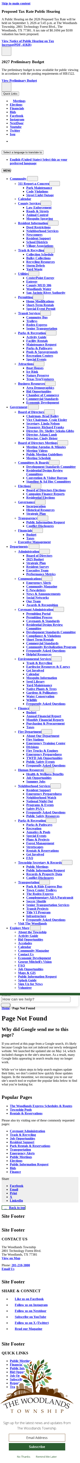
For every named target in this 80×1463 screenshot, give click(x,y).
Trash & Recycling (31, 250)
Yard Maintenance (39, 685)
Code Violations (37, 191)
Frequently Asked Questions (45, 650)
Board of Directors (31, 412)
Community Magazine (41, 586)
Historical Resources (40, 510)
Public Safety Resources (42, 816)
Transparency (28, 518)
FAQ (29, 858)
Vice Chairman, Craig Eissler (46, 420)
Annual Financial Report (43, 716)
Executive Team (37, 570)
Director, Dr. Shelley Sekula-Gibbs (50, 431)
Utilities (23, 273)
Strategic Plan (36, 513)
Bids (13, 1168)
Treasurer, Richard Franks (45, 427)
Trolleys (31, 321)
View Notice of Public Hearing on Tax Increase (28, 42)
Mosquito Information (41, 678)
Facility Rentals (37, 341)
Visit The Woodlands (32, 923)
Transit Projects (37, 908)
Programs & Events (40, 805)
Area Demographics (40, 387)
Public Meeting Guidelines (44, 454)
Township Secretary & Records (40, 862)
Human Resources (30, 770)
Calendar (24, 199)
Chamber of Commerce (42, 395)
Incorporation (36, 506)
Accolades (25, 943)
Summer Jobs (35, 781)
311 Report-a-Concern (33, 183)
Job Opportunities (38, 778)
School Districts (37, 242)
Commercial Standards (42, 399)
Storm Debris (35, 265)
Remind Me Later (46, 1456)
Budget (31, 534)
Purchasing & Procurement (45, 723)
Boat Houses (34, 368)
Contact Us (26, 954)
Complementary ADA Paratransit (49, 897)
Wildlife (31, 700)
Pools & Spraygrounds (42, 352)
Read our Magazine (28, 1329)
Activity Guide (36, 337)
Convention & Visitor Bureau (46, 478)
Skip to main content (16, 3)
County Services (29, 203)
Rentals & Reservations (42, 850)
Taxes (30, 538)
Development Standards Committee (51, 466)
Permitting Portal (38, 613)
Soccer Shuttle (36, 901)
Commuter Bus (37, 317)
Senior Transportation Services (47, 905)
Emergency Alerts (38, 583)
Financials (25, 530)
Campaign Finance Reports (45, 494)
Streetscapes (34, 847)
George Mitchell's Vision (35, 961)
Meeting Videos (37, 450)
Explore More (19, 928)
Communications (30, 578)
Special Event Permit (40, 308)
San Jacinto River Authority (45, 292)
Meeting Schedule (38, 458)
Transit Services (29, 313)
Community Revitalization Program (51, 647)
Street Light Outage (40, 195)
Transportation (28, 882)
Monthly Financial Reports (45, 720)
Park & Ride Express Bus (44, 886)
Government (18, 407)
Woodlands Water (38, 289)
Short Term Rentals (40, 639)
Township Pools (21, 1109)
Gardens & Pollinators (41, 692)
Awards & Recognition (42, 605)
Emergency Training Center (45, 743)
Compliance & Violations (43, 636)
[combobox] (22, 152)
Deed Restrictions (38, 227)
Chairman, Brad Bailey (42, 416)
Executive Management (34, 542)
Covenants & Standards (43, 621)
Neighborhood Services (42, 231)
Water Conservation (40, 696)
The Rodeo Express (40, 894)
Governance (26, 502)
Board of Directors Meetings (37, 443)
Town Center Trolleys (41, 890)
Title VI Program (38, 912)
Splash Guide (27, 980)
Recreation (33, 828)
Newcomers (34, 234)
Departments (19, 546)
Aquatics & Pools (38, 832)
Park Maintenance (39, 187)
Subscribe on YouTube (30, 1317)
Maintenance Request (41, 344)
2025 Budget (35, 559)
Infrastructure (36, 916)
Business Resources (31, 383)
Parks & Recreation (32, 333)
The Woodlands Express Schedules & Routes (41, 1106)
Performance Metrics (41, 574)
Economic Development (42, 402)
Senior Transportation (41, 328)
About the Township (32, 932)
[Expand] (32, 178)
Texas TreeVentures (40, 379)
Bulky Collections (38, 258)
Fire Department (29, 731)
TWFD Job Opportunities (44, 758)
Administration (28, 551)
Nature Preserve (37, 375)
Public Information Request (45, 522)
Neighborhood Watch (41, 797)
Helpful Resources (38, 654)
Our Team (33, 601)
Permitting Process (39, 617)
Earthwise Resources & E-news (48, 666)
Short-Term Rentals (40, 305)
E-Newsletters (36, 590)
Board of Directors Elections (46, 490)
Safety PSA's (35, 808)
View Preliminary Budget (19, 80)
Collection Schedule (40, 254)
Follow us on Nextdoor (30, 1311)
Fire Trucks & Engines (42, 750)
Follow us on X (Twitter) (32, 1323)
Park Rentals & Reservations (30, 1146)
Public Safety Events (40, 761)
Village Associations (39, 246)
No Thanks (23, 1456)
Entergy (32, 281)
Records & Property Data (44, 874)
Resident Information (33, 223)
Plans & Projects (37, 839)
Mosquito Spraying (39, 218)
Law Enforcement (38, 207)
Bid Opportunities (38, 391)
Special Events (36, 359)
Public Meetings (37, 866)
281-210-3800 (20, 1265)
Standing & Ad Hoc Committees (48, 481)
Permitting (25, 297)
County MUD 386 (38, 285)
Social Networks (37, 597)
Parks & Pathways (39, 348)
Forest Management (40, 843)
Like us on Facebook (29, 1299)
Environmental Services (34, 659)
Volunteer (25, 987)
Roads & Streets (37, 211)
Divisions (32, 747)
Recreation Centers (39, 355)
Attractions (26, 364)
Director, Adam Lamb (41, 434)
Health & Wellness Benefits (45, 774)
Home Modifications (40, 301)
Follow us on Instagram (31, 1305)
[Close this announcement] (6, 51)
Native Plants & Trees (41, 689)
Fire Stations (35, 739)
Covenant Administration (35, 609)
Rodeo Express (36, 325)
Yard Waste (34, 269)
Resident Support (38, 238)
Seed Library (35, 681)
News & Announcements (43, 594)
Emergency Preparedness (44, 754)
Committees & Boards (33, 462)
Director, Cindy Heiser (42, 438)
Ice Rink (32, 371)
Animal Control (37, 215)
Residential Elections (40, 497)
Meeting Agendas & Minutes (46, 447)
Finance (23, 708)
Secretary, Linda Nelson (43, 423)
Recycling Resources (40, 262)
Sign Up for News (30, 984)
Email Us (8, 1269)
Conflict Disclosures (40, 526)
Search (6, 994)
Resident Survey (37, 566)
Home (6, 1008)
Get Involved (35, 670)
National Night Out (39, 801)
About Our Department (42, 736)
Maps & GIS (27, 973)
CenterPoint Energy (40, 278)
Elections (24, 486)
